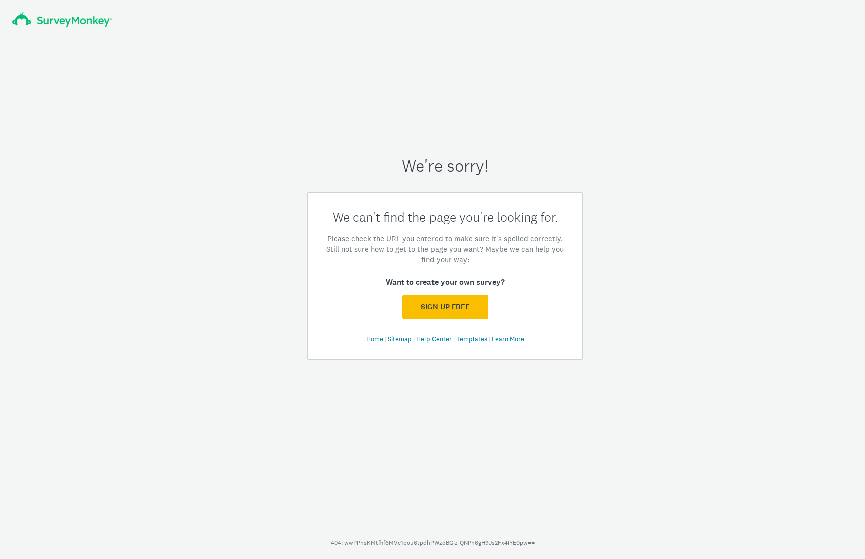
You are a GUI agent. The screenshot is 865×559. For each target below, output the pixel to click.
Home (375, 339)
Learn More (508, 339)
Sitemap (400, 339)
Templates (472, 339)
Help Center (434, 339)
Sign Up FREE (445, 307)
